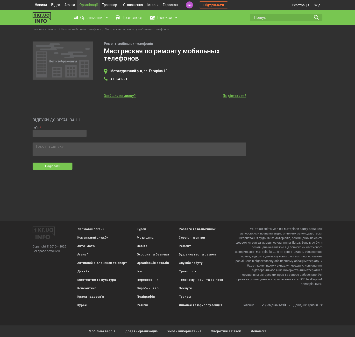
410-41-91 (118, 79)
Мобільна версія (102, 331)
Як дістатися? (234, 96)
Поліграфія (146, 296)
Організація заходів (153, 263)
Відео (55, 5)
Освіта (142, 246)
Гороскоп (170, 5)
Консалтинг (86, 288)
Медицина (145, 237)
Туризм (185, 296)
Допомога (258, 331)
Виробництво (147, 288)
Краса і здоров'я (90, 296)
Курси (82, 305)
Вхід (317, 5)
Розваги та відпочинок (197, 229)
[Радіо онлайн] (189, 4)
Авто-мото (86, 246)
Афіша (69, 5)
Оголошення (133, 5)
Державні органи (90, 229)
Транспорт (110, 5)
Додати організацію (141, 331)
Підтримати (213, 5)
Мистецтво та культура (96, 280)
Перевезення (147, 280)
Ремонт (185, 246)
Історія (152, 5)
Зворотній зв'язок (226, 331)
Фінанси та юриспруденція (200, 305)
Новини (41, 5)
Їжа (139, 271)
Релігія (142, 305)
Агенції (82, 254)
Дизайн (83, 271)
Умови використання (184, 331)
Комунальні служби (92, 237)
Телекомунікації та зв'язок (201, 280)
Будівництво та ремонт (198, 254)
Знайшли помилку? (120, 96)
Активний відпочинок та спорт (102, 263)
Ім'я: (36, 127)
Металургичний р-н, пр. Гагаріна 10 (138, 71)
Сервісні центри (192, 237)
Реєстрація (300, 5)
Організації (88, 5)
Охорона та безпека (153, 254)
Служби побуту (191, 263)
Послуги (185, 288)
